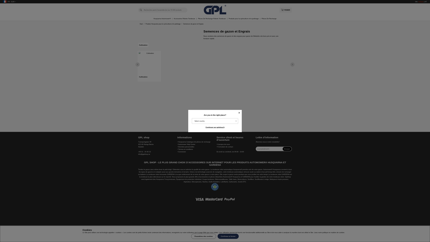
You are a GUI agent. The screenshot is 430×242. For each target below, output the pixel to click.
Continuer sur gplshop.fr (215, 127)
